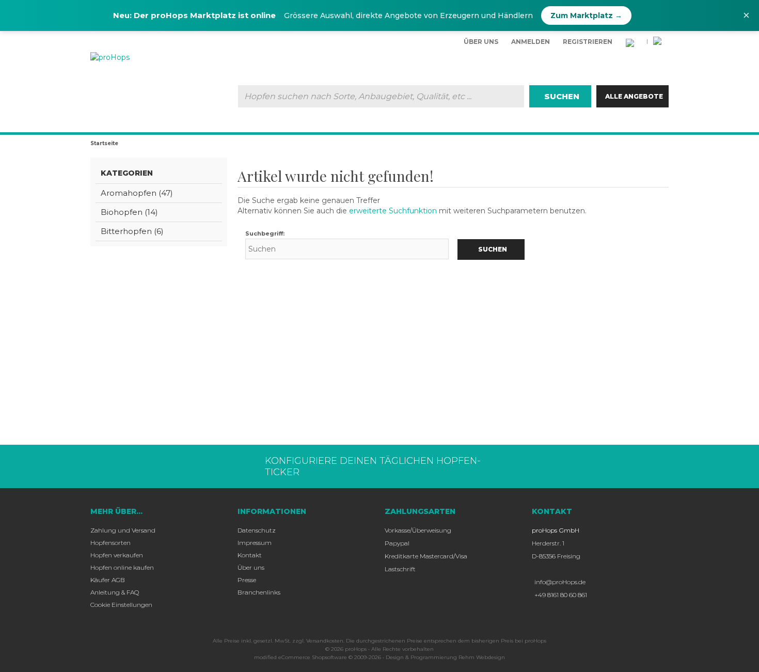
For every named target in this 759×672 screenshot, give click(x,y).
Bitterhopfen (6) (132, 231)
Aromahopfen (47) (137, 193)
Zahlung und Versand (122, 530)
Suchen (560, 96)
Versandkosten (324, 640)
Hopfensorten (110, 542)
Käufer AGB (107, 580)
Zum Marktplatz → (586, 15)
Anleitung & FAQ (114, 592)
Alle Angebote (634, 96)
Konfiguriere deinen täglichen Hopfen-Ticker (373, 466)
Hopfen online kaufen (122, 567)
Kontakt (250, 555)
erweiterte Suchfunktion (393, 210)
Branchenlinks (259, 592)
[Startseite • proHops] (146, 57)
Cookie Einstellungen (121, 604)
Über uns (481, 41)
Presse (247, 580)
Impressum (255, 542)
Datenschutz (257, 530)
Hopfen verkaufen (116, 555)
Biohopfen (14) (129, 212)
